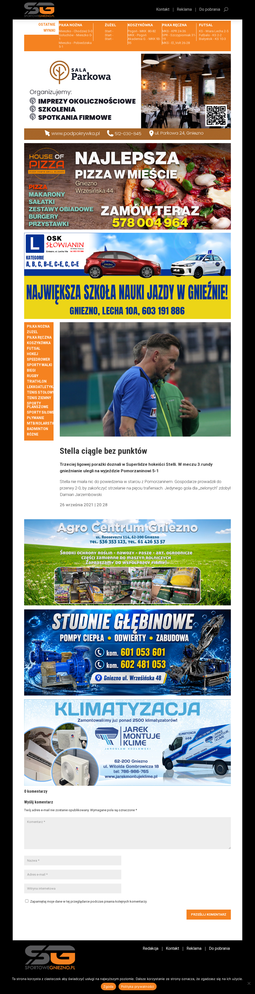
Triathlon (37, 381)
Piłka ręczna (39, 337)
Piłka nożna (38, 326)
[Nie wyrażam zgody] (248, 983)
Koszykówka (39, 343)
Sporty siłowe (40, 412)
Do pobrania (209, 10)
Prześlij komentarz (208, 914)
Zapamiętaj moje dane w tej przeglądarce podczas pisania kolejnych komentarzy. (88, 901)
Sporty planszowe (37, 405)
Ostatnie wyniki (46, 27)
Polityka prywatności (137, 987)
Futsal (33, 348)
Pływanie (35, 418)
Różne (32, 434)
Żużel (32, 332)
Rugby (32, 376)
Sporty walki (39, 365)
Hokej (32, 354)
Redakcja (150, 949)
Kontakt (162, 10)
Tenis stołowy (41, 392)
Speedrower (38, 359)
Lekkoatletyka (41, 387)
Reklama (184, 10)
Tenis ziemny (39, 398)
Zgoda (108, 987)
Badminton (37, 429)
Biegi (31, 370)
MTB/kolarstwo (42, 423)
